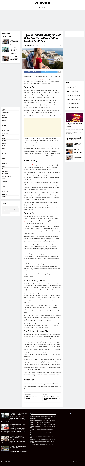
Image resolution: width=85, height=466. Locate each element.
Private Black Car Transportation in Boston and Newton (40, 422)
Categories (42, 7)
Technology (5, 184)
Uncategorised (6, 189)
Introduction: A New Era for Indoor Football (78, 145)
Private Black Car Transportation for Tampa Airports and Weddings (42, 424)
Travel (4, 186)
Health (4, 153)
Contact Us (75, 461)
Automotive (5, 112)
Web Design (5, 191)
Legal (3, 158)
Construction (6, 122)
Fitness (4, 143)
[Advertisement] (42, 19)
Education (5, 128)
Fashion (4, 138)
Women (4, 196)
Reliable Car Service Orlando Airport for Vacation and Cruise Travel (42, 416)
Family (3, 135)
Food (3, 145)
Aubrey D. (69, 126)
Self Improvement (7, 176)
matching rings (14, 206)
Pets (3, 168)
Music (3, 166)
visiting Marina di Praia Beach (36, 164)
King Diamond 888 (7, 36)
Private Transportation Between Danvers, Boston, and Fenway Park (42, 420)
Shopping (4, 178)
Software (4, 181)
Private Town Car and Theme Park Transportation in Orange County (42, 439)
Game (3, 148)
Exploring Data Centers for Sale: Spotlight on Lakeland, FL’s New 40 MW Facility (14, 50)
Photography (5, 171)
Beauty (4, 115)
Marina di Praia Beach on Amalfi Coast (37, 79)
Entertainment (6, 130)
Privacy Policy (81, 461)
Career (4, 120)
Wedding (4, 194)
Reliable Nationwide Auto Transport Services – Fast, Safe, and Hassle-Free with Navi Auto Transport (74, 138)
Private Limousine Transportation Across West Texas (40, 418)
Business (4, 117)
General (35, 45)
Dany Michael (28, 45)
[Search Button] (81, 34)
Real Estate (5, 173)
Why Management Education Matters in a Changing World (78, 158)
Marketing (5, 163)
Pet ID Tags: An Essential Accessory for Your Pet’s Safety (78, 151)
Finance (4, 140)
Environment (5, 133)
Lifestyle (4, 161)
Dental (4, 125)
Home (3, 156)
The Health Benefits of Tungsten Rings (9, 210)
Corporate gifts (6, 206)
